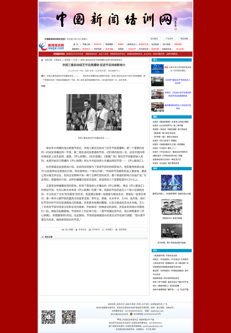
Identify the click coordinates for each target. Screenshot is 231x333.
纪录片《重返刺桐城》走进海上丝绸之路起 (171, 122)
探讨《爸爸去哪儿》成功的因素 (166, 286)
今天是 (66, 39)
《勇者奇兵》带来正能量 (171, 218)
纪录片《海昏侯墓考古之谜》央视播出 (169, 144)
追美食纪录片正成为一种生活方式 (167, 159)
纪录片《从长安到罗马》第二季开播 (168, 126)
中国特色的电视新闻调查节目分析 (167, 267)
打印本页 (96, 230)
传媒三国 (86, 44)
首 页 (75, 44)
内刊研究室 (143, 49)
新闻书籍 (109, 49)
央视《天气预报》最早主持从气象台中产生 (171, 282)
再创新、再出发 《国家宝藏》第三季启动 (170, 129)
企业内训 (146, 54)
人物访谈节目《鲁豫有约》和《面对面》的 (171, 263)
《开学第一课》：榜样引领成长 (165, 137)
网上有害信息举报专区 (128, 320)
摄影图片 (75, 49)
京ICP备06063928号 (119, 314)
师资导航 (98, 49)
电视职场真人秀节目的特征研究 (166, 278)
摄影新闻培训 (91, 54)
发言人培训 (103, 54)
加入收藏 (69, 230)
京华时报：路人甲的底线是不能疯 (171, 243)
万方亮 (148, 329)
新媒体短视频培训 (134, 54)
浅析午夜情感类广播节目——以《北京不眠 (171, 290)
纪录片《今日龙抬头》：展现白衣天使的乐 (170, 152)
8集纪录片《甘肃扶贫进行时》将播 (167, 156)
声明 (138, 304)
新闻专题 (155, 49)
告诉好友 (82, 230)
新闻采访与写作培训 (74, 54)
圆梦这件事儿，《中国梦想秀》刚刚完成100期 (172, 194)
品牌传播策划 (171, 54)
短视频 (121, 49)
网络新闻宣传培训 (117, 54)
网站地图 (184, 39)
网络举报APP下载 (146, 320)
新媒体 (121, 44)
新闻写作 (98, 44)
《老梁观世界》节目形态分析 (165, 256)
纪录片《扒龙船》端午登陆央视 (166, 163)
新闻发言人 (132, 44)
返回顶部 (122, 230)
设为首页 (154, 39)
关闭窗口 (109, 230)
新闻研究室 (143, 44)
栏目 (75, 60)
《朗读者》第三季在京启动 (164, 133)
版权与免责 (130, 304)
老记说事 (180, 49)
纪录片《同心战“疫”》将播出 (165, 141)
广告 (165, 304)
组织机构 (112, 304)
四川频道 (166, 44)
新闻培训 (86, 49)
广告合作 (169, 39)
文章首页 (57, 60)
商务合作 (120, 304)
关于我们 (145, 304)
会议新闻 (155, 44)
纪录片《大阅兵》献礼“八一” (165, 148)
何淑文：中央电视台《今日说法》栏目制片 (171, 259)
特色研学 (132, 49)
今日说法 (156, 274)
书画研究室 (166, 49)
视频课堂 (178, 44)
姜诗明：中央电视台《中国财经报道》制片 (171, 271)
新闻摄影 (109, 44)
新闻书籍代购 (157, 54)
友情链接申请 (156, 304)
